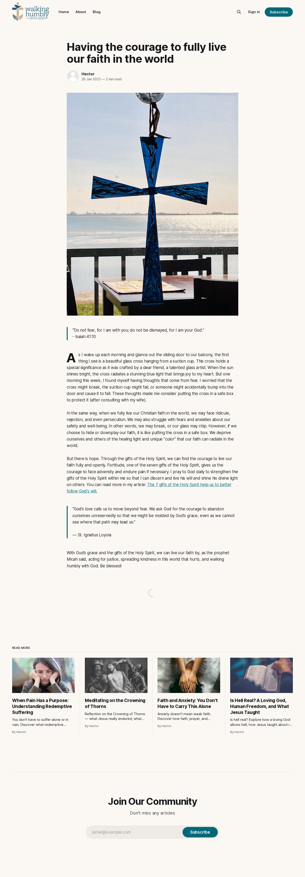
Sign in (254, 12)
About (81, 12)
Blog (97, 12)
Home (64, 12)
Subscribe (279, 12)
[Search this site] (239, 12)
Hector (88, 74)
